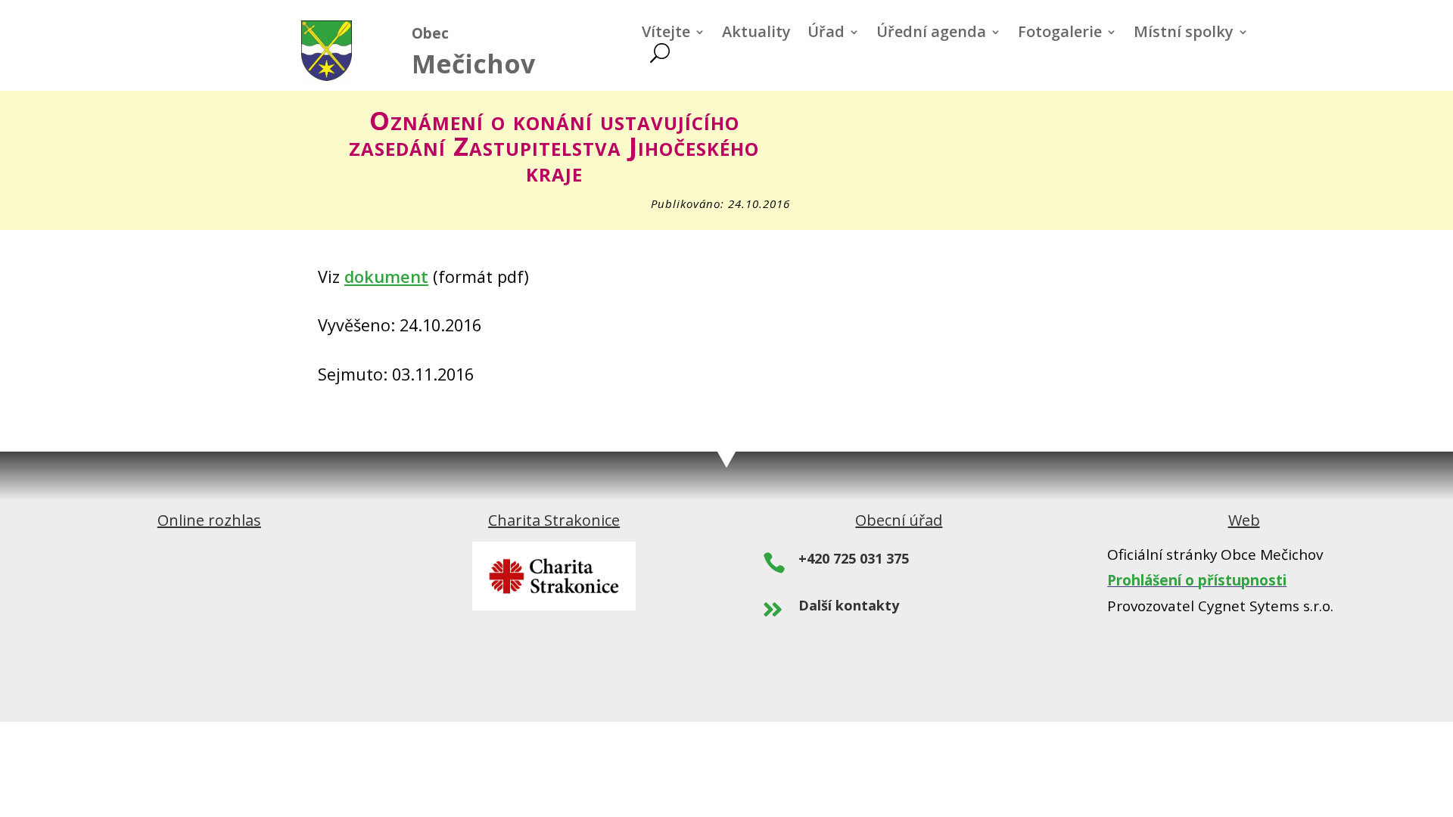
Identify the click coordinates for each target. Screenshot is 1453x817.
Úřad (826, 34)
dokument (386, 276)
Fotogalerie (1060, 34)
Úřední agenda (931, 34)
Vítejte (666, 34)
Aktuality (756, 34)
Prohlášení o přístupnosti (1197, 580)
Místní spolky (1184, 34)
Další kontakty (848, 605)
